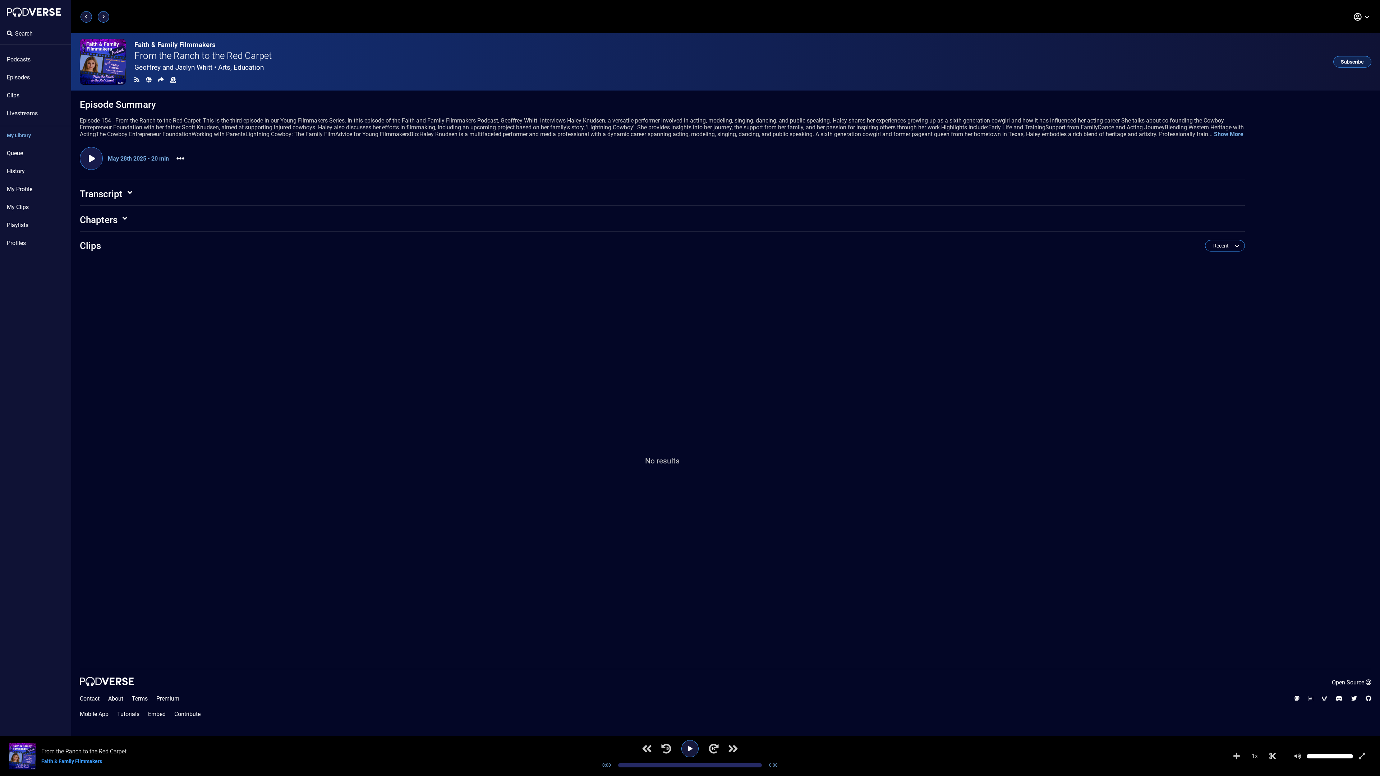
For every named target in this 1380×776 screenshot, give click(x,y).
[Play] (690, 748)
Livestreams (22, 113)
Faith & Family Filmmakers (175, 45)
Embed (157, 714)
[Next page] (103, 17)
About (115, 698)
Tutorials (128, 714)
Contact (90, 698)
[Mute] (1298, 756)
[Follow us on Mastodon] (1297, 698)
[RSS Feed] (136, 80)
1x (1255, 756)
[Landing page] (34, 12)
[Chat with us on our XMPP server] (1324, 698)
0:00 (606, 765)
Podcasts (19, 59)
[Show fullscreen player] (1362, 756)
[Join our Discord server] (1339, 698)
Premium (167, 698)
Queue (15, 153)
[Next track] (733, 748)
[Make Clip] (1273, 756)
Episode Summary (118, 104)
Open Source (1348, 682)
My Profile (19, 189)
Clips (13, 95)
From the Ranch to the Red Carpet (203, 55)
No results (662, 461)
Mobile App (94, 714)
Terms (140, 698)
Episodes (18, 77)
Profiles (16, 243)
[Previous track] (647, 748)
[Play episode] (91, 158)
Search (24, 33)
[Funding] (173, 80)
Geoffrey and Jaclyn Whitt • (199, 67)
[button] (1361, 17)
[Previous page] (86, 17)
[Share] (161, 80)
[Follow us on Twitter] (1354, 698)
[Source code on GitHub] (1368, 698)
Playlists (17, 225)
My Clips (18, 207)
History (16, 171)
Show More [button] (1228, 134)
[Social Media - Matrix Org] (1310, 698)
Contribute (187, 714)
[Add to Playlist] (1237, 756)
